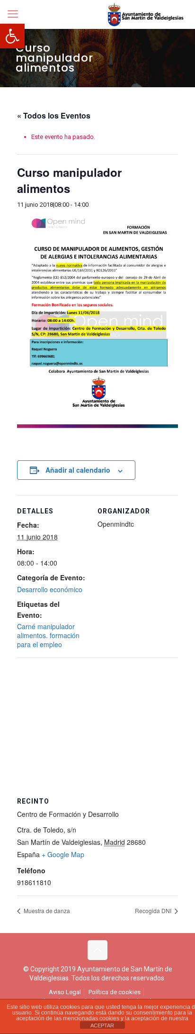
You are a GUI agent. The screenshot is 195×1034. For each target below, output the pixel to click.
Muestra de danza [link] (46, 910)
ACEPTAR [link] (102, 1025)
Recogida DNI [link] (154, 910)
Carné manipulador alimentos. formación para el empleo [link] (48, 635)
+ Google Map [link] (63, 854)
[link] (12, 36)
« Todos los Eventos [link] (53, 115)
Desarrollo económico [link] (49, 589)
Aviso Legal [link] (65, 992)
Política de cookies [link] (115, 992)
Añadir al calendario (77, 470)
